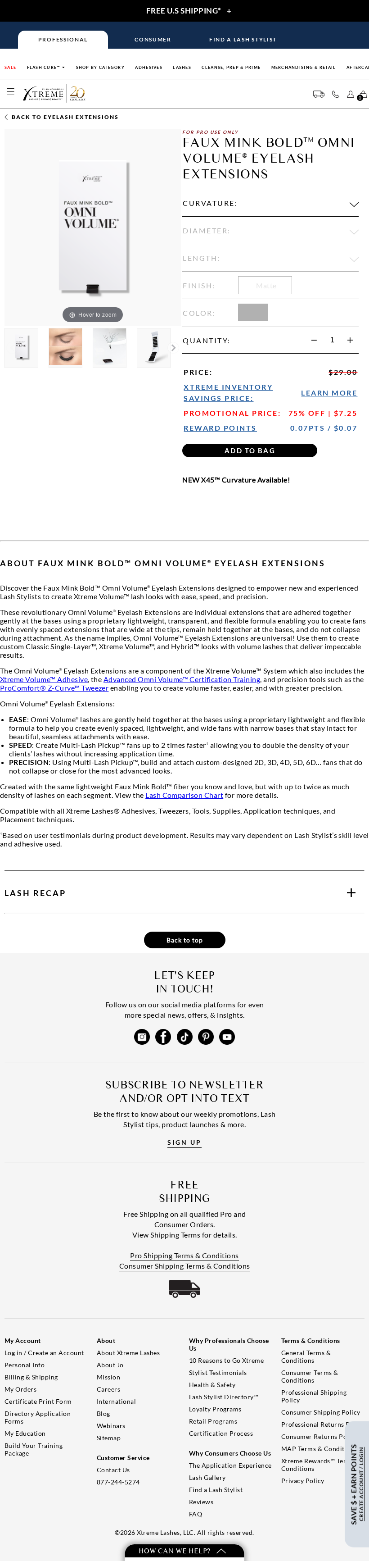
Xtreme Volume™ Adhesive (44, 679)
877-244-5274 (118, 1482)
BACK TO (64, 117)
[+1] (350, 340)
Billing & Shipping (31, 1377)
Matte (266, 285)
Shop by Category (100, 67)
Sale (10, 67)
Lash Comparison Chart (184, 795)
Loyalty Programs (215, 1409)
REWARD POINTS (220, 427)
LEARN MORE (329, 392)
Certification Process (221, 1433)
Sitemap (109, 1438)
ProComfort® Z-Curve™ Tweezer (54, 687)
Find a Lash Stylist (216, 1489)
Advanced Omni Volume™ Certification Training (182, 679)
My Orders (20, 1389)
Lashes (182, 67)
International (116, 1401)
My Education (25, 1433)
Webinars (111, 1425)
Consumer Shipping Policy (320, 1412)
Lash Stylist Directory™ (223, 1397)
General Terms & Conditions (306, 1356)
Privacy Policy (302, 1480)
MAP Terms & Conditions (319, 1448)
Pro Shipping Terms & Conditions (184, 1255)
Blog (103, 1413)
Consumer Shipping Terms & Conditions (184, 1265)
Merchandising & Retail (303, 67)
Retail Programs (213, 1421)
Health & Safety (212, 1384)
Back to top (184, 940)
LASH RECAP (35, 893)
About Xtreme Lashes (128, 1352)
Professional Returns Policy (322, 1424)
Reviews (201, 1502)
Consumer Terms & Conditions (309, 1376)
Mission (108, 1377)
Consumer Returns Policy (319, 1436)
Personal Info (24, 1365)
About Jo (110, 1365)
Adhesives (148, 67)
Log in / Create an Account (44, 1352)
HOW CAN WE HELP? (175, 1551)
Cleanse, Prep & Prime (231, 67)
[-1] (314, 340)
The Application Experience (230, 1465)
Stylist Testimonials (218, 1372)
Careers (108, 1389)
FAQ (195, 1514)
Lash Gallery (207, 1477)
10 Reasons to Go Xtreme (226, 1360)
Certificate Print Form (38, 1401)
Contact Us (113, 1470)
